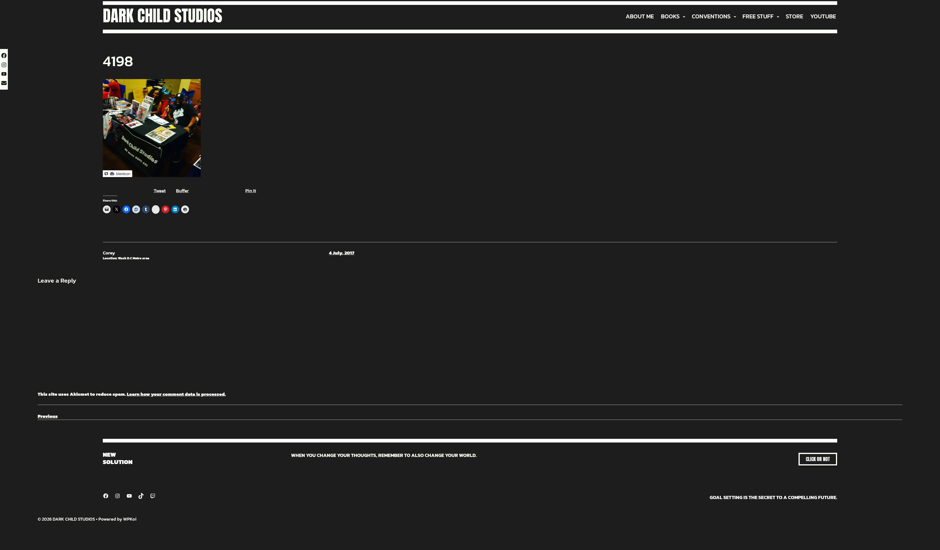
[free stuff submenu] (778, 16)
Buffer (182, 190)
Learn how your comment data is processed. (176, 394)
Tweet (160, 190)
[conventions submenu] (735, 16)
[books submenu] (684, 16)
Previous (48, 416)
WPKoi (129, 519)
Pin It (250, 190)
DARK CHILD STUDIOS (162, 15)
